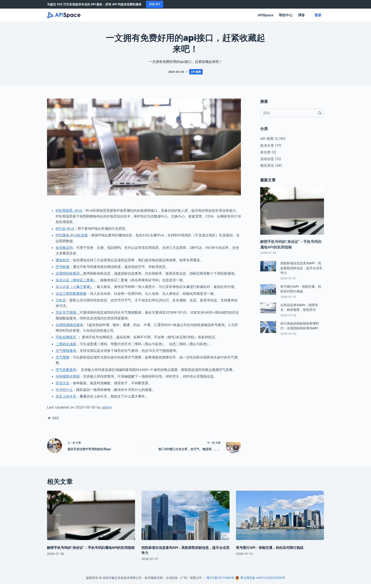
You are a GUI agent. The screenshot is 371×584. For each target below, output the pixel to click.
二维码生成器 (66, 344)
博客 (301, 15)
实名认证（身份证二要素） (76, 280)
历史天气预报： (68, 312)
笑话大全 (62, 383)
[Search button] (319, 113)
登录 (318, 15)
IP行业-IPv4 (65, 228)
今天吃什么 (64, 389)
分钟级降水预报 (68, 376)
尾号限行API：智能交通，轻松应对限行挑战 (269, 547)
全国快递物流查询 (69, 325)
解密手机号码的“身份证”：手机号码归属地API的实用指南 (91, 547)
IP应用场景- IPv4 (69, 210)
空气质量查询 (66, 370)
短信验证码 (64, 247)
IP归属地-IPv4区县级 (72, 235)
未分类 (265, 152)
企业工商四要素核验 (71, 293)
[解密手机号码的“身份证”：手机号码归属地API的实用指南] (91, 515)
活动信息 (267, 159)
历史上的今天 (66, 396)
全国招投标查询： (69, 273)
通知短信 (62, 260)
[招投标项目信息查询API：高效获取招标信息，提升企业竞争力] (185, 515)
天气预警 (62, 357)
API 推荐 (196, 71)
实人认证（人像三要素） (74, 286)
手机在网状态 (66, 337)
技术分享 (267, 145)
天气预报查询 (66, 350)
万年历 (61, 300)
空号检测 (62, 267)
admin (107, 407)
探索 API (154, 4)
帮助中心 (286, 15)
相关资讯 (267, 165)
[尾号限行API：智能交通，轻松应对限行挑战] (280, 515)
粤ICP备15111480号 (220, 577)
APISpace (266, 15)
